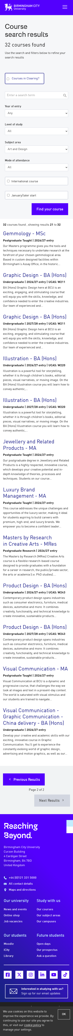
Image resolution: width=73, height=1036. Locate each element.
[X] (19, 975)
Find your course (49, 209)
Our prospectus (47, 950)
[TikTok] (65, 975)
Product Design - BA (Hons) (35, 586)
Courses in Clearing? (25, 78)
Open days (44, 944)
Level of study (13, 124)
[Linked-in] (42, 975)
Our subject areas (48, 915)
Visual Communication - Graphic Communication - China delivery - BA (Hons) (33, 717)
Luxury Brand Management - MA (24, 493)
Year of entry (13, 106)
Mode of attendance (17, 160)
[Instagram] (31, 975)
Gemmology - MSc (24, 234)
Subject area (13, 142)
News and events (15, 909)
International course (24, 181)
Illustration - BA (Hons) (30, 359)
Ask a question (46, 956)
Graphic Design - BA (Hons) (34, 275)
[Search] (64, 96)
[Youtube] (54, 975)
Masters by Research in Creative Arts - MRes (30, 541)
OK (64, 1014)
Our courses (45, 909)
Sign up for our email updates (42, 991)
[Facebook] (8, 975)
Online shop (12, 915)
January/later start (23, 195)
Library (8, 956)
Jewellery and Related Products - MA (28, 445)
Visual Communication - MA (35, 669)
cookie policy (32, 1025)
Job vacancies (13, 921)
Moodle (9, 944)
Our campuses (46, 921)
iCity (7, 950)
